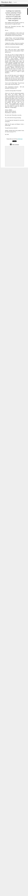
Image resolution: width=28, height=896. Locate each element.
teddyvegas (20, 139)
